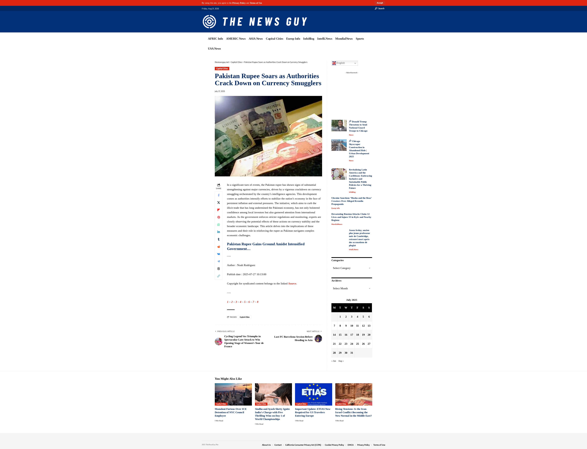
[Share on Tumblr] (218, 239)
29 (340, 352)
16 (346, 334)
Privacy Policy (239, 3)
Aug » (341, 361)
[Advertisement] (357, 94)
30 (346, 352)
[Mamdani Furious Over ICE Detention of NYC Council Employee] (233, 394)
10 (351, 325)
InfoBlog (352, 192)
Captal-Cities (245, 317)
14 (334, 334)
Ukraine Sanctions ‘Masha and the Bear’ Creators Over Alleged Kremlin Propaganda (351, 201)
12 (363, 325)
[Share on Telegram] (218, 261)
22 (340, 343)
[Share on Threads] (218, 268)
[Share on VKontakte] (218, 254)
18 (357, 334)
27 (369, 343)
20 (369, 334)
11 (357, 325)
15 (340, 334)
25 (357, 343)
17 (351, 334)
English (340, 63)
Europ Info (335, 208)
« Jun (333, 361)
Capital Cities (222, 68)
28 (334, 352)
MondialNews (336, 224)
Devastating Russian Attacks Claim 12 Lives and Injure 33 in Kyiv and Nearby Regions (351, 217)
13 (369, 325)
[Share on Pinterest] (218, 217)
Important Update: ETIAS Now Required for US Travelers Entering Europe (312, 412)
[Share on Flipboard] (218, 210)
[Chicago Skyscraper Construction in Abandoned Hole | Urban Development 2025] (339, 145)
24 (351, 343)
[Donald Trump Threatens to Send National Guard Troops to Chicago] (339, 125)
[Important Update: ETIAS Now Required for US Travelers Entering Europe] (313, 394)
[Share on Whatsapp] (218, 224)
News (351, 135)
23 (346, 343)
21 (334, 343)
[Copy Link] (218, 276)
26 (363, 343)
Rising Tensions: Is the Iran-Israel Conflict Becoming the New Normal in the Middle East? (353, 412)
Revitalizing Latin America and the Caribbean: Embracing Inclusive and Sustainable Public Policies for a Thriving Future (360, 178)
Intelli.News (353, 249)
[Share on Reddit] (218, 246)
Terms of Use (256, 3)
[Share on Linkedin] (218, 232)
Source (292, 283)
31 (351, 352)
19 (363, 334)
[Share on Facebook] (218, 195)
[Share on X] (218, 202)
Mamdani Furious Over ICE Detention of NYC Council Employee (231, 412)
